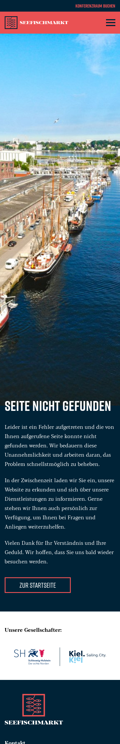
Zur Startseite (38, 585)
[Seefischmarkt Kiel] (40, 22)
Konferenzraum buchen (95, 6)
